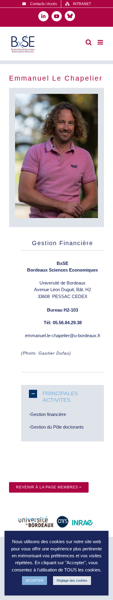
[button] (62, 396)
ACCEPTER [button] (34, 580)
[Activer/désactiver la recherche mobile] (89, 42)
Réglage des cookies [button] (72, 580)
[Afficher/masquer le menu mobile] (101, 42)
